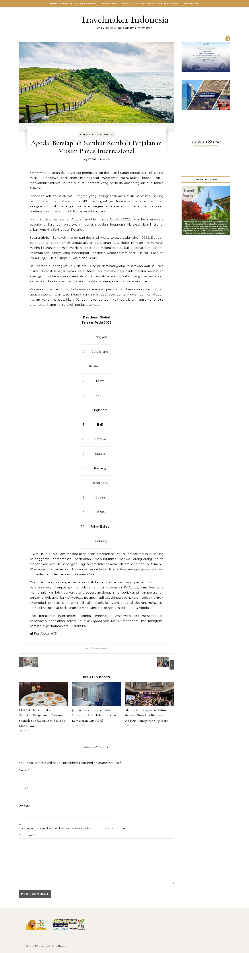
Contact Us (190, 3)
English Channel (86, 3)
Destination (108, 3)
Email (23, 788)
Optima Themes (57, 946)
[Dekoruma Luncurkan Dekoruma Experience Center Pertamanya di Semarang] (27, 662)
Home (53, 3)
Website (24, 806)
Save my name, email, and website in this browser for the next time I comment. (73, 828)
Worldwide (104, 134)
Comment (27, 835)
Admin (106, 159)
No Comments (96, 648)
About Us (66, 3)
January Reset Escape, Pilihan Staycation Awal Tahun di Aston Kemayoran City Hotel (95, 715)
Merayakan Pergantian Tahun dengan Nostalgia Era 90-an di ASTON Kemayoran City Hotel (147, 715)
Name (24, 770)
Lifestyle (128, 3)
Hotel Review (146, 3)
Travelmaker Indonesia (124, 19)
